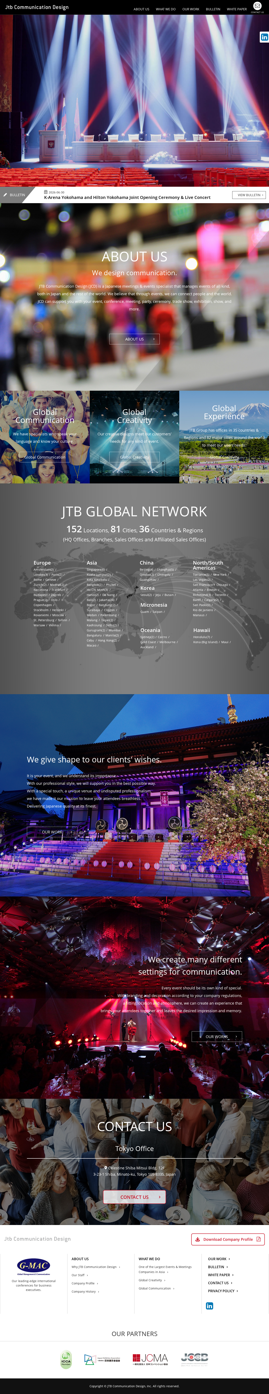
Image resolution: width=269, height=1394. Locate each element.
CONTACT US (134, 1197)
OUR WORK (190, 9)
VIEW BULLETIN (249, 195)
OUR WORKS (217, 1036)
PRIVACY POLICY (221, 1291)
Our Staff (78, 1275)
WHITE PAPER (237, 9)
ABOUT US (134, 339)
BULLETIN (213, 9)
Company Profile (83, 1283)
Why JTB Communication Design (94, 1267)
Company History (84, 1291)
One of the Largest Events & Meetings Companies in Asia (165, 1269)
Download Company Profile (228, 1239)
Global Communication (44, 457)
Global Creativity (134, 457)
